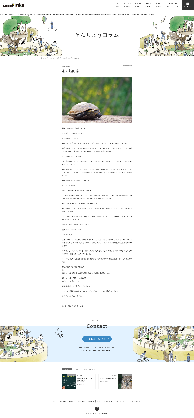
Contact (187, 6)
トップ (54, 401)
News (158, 4)
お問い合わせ (120, 401)
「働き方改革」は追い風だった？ (85, 379)
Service (127, 4)
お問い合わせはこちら (97, 339)
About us (173, 4)
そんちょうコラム (127, 65)
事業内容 (63, 401)
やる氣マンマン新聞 (89, 369)
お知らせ (91, 401)
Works (138, 4)
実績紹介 (72, 401)
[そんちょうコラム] (69, 381)
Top (117, 4)
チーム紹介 (81, 401)
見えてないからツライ (108, 378)
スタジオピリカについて (104, 401)
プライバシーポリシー (134, 401)
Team (148, 4)
